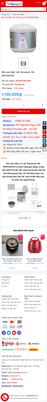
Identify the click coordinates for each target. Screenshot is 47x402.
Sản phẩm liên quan (23, 230)
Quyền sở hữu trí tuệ (32, 311)
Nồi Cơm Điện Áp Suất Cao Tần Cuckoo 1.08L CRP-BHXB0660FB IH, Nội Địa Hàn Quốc (12, 260)
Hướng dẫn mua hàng (10, 299)
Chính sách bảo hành (32, 289)
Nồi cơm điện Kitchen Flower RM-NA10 (35, 260)
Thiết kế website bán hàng (19, 398)
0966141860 (12, 383)
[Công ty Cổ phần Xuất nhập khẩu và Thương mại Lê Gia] (14, 3)
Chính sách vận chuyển (33, 283)
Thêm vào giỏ (23, 111)
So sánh (12, 268)
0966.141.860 (23, 120)
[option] (23, 38)
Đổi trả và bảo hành (9, 305)
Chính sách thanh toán (33, 280)
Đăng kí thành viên (9, 308)
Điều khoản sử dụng (32, 301)
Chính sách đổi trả (31, 286)
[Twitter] (9, 333)
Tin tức (4, 286)
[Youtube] (14, 333)
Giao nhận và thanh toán (11, 302)
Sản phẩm (5, 283)
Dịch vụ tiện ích (30, 308)
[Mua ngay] (23, 245)
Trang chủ (5, 280)
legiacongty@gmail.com (17, 372)
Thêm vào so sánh (9, 117)
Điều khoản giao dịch (32, 304)
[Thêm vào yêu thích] (44, 71)
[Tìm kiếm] (43, 9)
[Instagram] (19, 333)
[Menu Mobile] (2, 3)
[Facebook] (4, 333)
